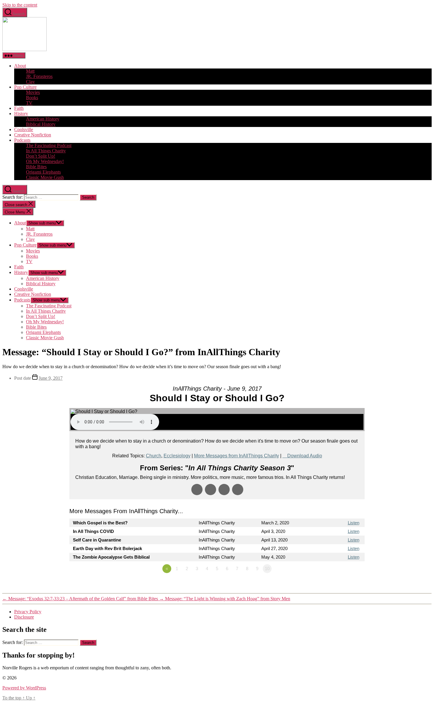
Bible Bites (36, 166)
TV (29, 102)
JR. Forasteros (39, 76)
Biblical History (41, 124)
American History (42, 118)
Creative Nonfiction (32, 134)
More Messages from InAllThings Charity (236, 455)
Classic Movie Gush (45, 177)
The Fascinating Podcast (48, 145)
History (21, 113)
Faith (19, 108)
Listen (353, 522)
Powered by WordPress (24, 687)
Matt (30, 71)
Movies (33, 92)
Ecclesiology (177, 455)
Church (153, 455)
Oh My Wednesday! (45, 161)
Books (32, 97)
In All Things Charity (46, 150)
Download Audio (304, 455)
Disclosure (24, 616)
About (20, 65)
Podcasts (22, 140)
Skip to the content (19, 4)
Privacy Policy (27, 611)
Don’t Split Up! (40, 156)
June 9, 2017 (51, 378)
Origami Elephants (43, 171)
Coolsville (23, 129)
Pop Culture (25, 86)
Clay (30, 81)
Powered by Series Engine (343, 585)
